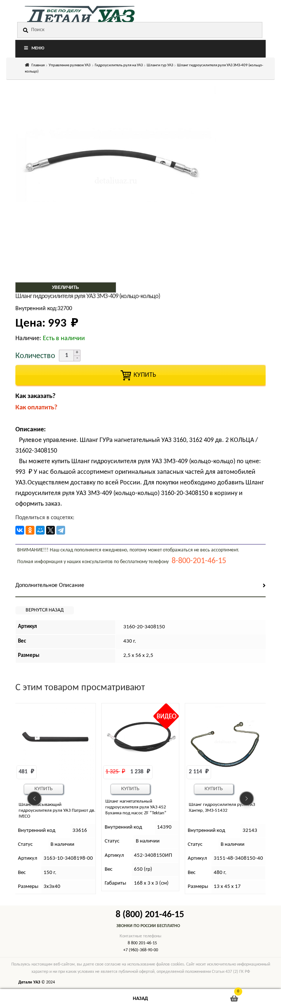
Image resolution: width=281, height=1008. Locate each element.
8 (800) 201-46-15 (150, 915)
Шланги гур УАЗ (160, 65)
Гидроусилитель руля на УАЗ (119, 65)
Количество (35, 356)
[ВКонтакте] (19, 530)
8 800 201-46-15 (142, 943)
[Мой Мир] (40, 530)
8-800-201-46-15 (199, 561)
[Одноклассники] (30, 530)
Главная (38, 65)
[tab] (140, 586)
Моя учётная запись (47, 998)
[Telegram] (60, 530)
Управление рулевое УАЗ (69, 65)
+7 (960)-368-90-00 (140, 950)
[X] (50, 530)
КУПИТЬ (140, 375)
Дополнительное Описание (49, 585)
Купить (47, 789)
